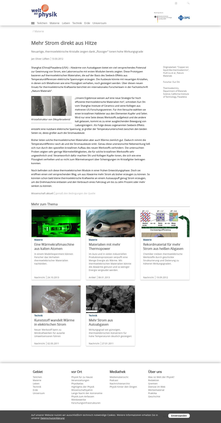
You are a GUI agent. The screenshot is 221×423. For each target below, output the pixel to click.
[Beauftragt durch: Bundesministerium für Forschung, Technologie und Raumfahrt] (164, 18)
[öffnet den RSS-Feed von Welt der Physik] (180, 3)
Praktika (152, 393)
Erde (87, 23)
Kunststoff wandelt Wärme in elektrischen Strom (54, 322)
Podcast (114, 380)
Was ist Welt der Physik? (161, 377)
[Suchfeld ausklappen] (189, 3)
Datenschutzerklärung (52, 418)
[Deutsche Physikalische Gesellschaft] (182, 18)
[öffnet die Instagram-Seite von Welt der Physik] (176, 3)
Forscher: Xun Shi (171, 81)
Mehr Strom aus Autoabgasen (101, 322)
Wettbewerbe (78, 399)
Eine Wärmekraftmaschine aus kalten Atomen (54, 246)
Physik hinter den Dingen (123, 386)
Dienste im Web (156, 386)
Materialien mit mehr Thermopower (104, 246)
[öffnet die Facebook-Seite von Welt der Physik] (172, 3)
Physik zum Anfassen (82, 396)
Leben (66, 23)
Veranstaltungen (80, 380)
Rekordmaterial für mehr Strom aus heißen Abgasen (163, 246)
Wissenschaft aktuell (42, 193)
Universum (99, 23)
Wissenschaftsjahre (82, 389)
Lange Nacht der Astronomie (86, 393)
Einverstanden (179, 415)
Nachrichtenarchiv (120, 383)
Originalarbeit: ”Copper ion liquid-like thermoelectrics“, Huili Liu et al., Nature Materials (176, 71)
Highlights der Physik (82, 386)
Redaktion (153, 380)
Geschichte (154, 396)
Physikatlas (77, 383)
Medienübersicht (119, 377)
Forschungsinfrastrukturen (85, 402)
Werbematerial (156, 389)
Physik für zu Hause (82, 377)
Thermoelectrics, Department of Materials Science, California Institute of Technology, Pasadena (176, 92)
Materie (55, 23)
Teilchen (42, 23)
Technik (77, 23)
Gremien (153, 383)
